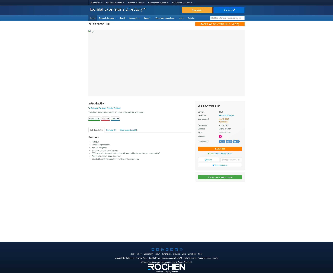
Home (92, 18)
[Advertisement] (220, 200)
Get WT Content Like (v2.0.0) (221, 24)
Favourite (93, 118)
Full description (96, 130)
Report (105, 118)
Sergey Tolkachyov (226, 115)
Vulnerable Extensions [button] (164, 18)
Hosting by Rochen (166, 271)
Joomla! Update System (223, 153)
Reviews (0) (111, 130)
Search (122, 18)
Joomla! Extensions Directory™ (118, 9)
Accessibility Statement (124, 258)
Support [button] (147, 18)
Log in (181, 18)
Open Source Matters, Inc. (164, 262)
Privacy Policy (141, 258)
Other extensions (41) (129, 130)
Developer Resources (181, 2)
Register (191, 18)
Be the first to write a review (220, 177)
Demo (209, 159)
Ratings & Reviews (98, 108)
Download (197, 10)
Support (232, 159)
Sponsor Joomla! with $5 (172, 258)
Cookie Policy (154, 258)
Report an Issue (204, 258)
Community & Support (157, 2)
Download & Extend (114, 2)
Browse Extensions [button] (107, 18)
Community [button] (134, 18)
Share (114, 118)
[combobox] (227, 18)
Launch (228, 10)
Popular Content (113, 108)
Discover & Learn (135, 2)
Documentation (220, 165)
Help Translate (190, 258)
